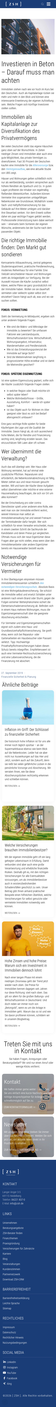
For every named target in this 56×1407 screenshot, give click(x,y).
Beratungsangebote (13, 1228)
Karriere (7, 1253)
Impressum (9, 1327)
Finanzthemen (10, 1238)
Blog (5, 1258)
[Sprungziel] (48, 4)
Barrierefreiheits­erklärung (16, 1298)
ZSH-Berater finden (13, 1233)
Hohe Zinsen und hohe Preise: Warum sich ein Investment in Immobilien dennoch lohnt (26, 965)
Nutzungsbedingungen (15, 1342)
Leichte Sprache (11, 1303)
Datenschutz (9, 1332)
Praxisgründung (11, 1243)
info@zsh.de (16, 1203)
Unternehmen (10, 1222)
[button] (5, 1402)
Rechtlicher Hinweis (13, 1337)
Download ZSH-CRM (13, 1279)
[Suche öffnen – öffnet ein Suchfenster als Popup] (42, 4)
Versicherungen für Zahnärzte (18, 1248)
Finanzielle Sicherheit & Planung (18, 676)
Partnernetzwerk (11, 1274)
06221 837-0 (18, 1199)
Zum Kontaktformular (18, 1107)
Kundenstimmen (11, 1269)
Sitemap (7, 1308)
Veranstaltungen (11, 1264)
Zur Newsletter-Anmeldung (21, 1149)
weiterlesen (11, 786)
